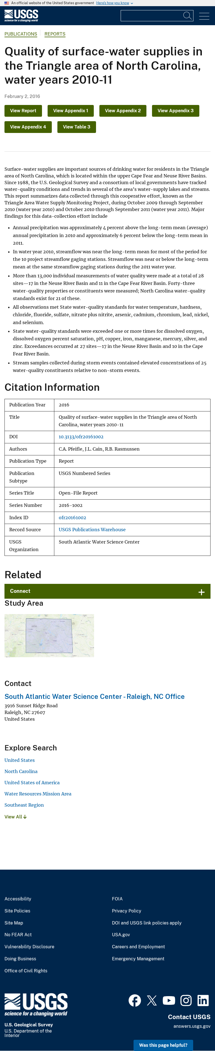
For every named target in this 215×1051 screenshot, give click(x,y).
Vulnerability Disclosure (29, 946)
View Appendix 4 (28, 127)
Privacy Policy (126, 911)
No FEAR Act (18, 934)
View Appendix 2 (123, 110)
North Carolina (21, 771)
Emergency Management (138, 958)
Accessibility (17, 899)
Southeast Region (24, 805)
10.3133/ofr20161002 (81, 436)
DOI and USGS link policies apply (147, 923)
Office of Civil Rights (25, 970)
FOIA (117, 899)
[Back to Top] (195, 1031)
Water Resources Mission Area (37, 794)
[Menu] (204, 16)
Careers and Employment (138, 946)
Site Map (13, 923)
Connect (20, 591)
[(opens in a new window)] (134, 999)
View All (13, 817)
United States (19, 760)
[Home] (21, 20)
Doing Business (20, 958)
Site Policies (17, 911)
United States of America (32, 782)
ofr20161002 (72, 517)
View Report (23, 110)
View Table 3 (76, 127)
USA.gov (121, 934)
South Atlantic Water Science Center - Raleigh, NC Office (94, 696)
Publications (20, 34)
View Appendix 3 (176, 110)
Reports (55, 34)
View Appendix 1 (70, 110)
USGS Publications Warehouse (92, 529)
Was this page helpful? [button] (163, 1045)
